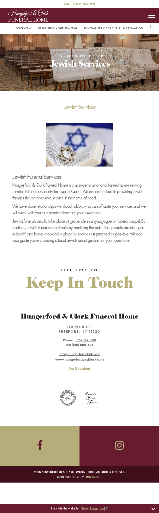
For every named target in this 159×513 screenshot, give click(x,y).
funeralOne (93, 476)
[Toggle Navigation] (150, 27)
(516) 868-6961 (83, 345)
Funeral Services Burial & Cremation (113, 28)
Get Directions (79, 368)
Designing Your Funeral (58, 28)
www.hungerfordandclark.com (79, 359)
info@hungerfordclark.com (79, 354)
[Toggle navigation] (152, 15)
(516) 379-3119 (85, 4)
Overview (24, 28)
